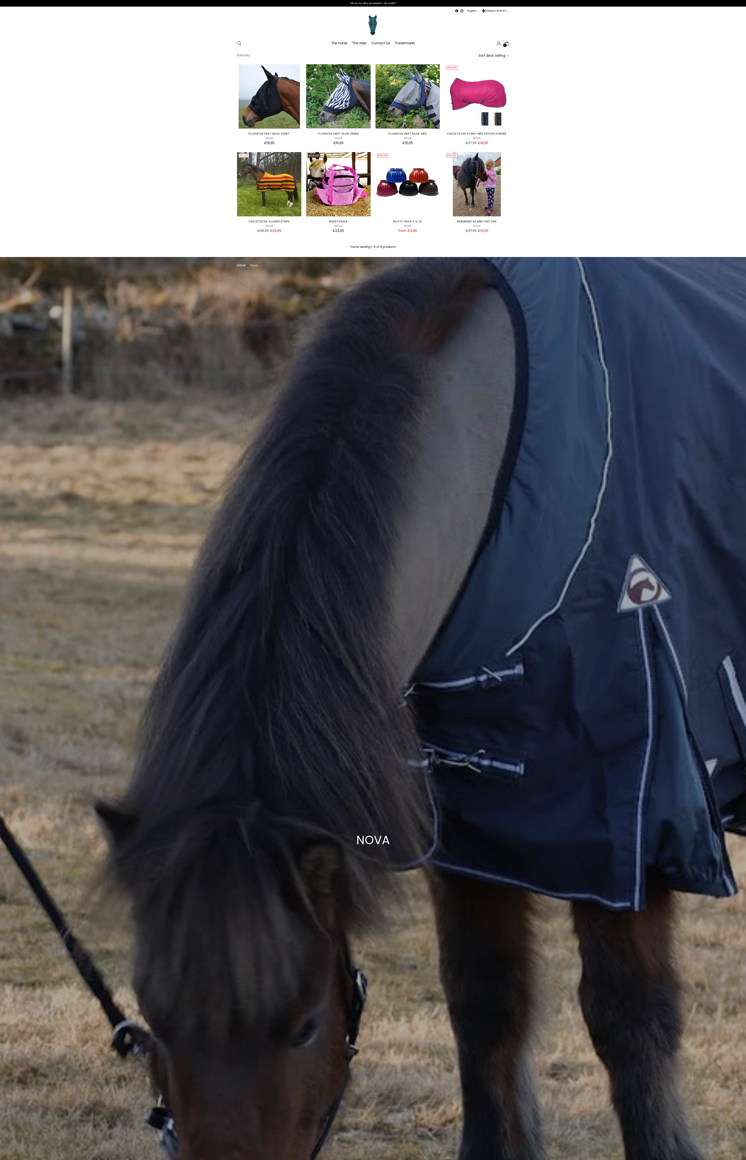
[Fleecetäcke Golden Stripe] (269, 184)
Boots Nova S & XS (407, 221)
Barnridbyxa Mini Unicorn (476, 221)
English (471, 11)
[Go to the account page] (499, 43)
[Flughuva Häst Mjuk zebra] (338, 96)
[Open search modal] (239, 43)
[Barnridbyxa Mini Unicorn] (477, 184)
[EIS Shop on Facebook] (456, 11)
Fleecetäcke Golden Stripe (269, 221)
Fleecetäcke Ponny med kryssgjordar (476, 134)
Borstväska (338, 221)
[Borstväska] (338, 184)
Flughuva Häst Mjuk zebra (338, 134)
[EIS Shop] (373, 25)
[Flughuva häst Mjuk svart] (269, 96)
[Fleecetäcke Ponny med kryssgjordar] (477, 96)
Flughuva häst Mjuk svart (269, 134)
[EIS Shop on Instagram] (462, 11)
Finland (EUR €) (496, 11)
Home (241, 265)
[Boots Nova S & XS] (408, 184)
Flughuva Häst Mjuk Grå (407, 134)
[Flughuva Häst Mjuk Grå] (408, 96)
